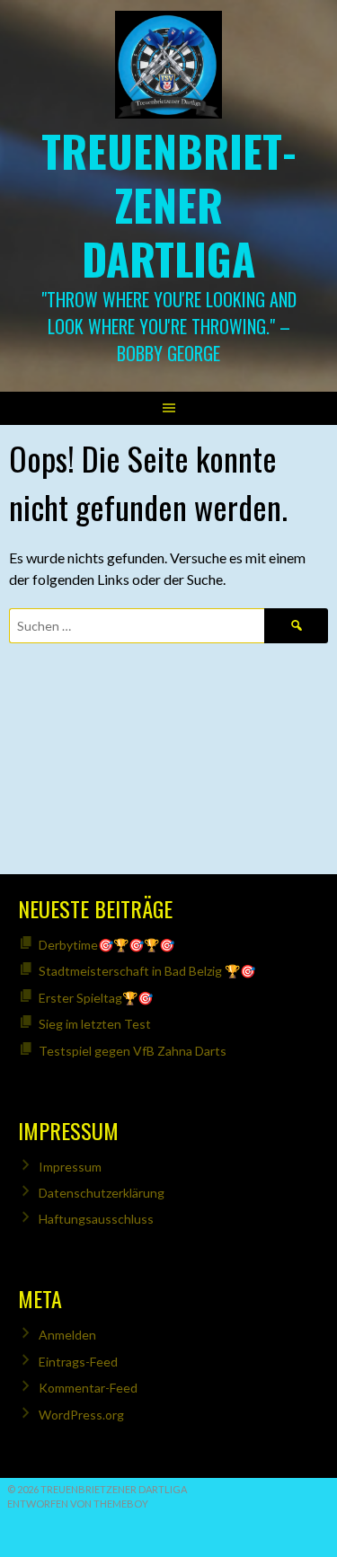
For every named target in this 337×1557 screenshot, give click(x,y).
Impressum (70, 1166)
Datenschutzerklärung (101, 1192)
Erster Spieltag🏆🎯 (96, 997)
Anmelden (67, 1334)
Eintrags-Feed (78, 1361)
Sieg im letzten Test (95, 1023)
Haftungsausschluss (96, 1218)
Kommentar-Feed (88, 1387)
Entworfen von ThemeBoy (77, 1503)
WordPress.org (81, 1414)
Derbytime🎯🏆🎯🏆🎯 (106, 944)
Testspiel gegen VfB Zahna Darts (132, 1050)
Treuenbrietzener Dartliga (169, 204)
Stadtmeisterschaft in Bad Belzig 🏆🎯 (147, 970)
